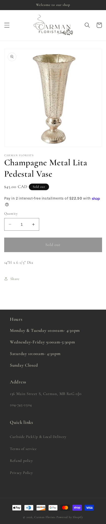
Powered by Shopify (69, 517)
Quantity (11, 213)
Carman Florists (44, 517)
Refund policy (21, 460)
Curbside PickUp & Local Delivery (38, 436)
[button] (7, 25)
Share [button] (14, 279)
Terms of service (23, 449)
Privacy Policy (21, 472)
